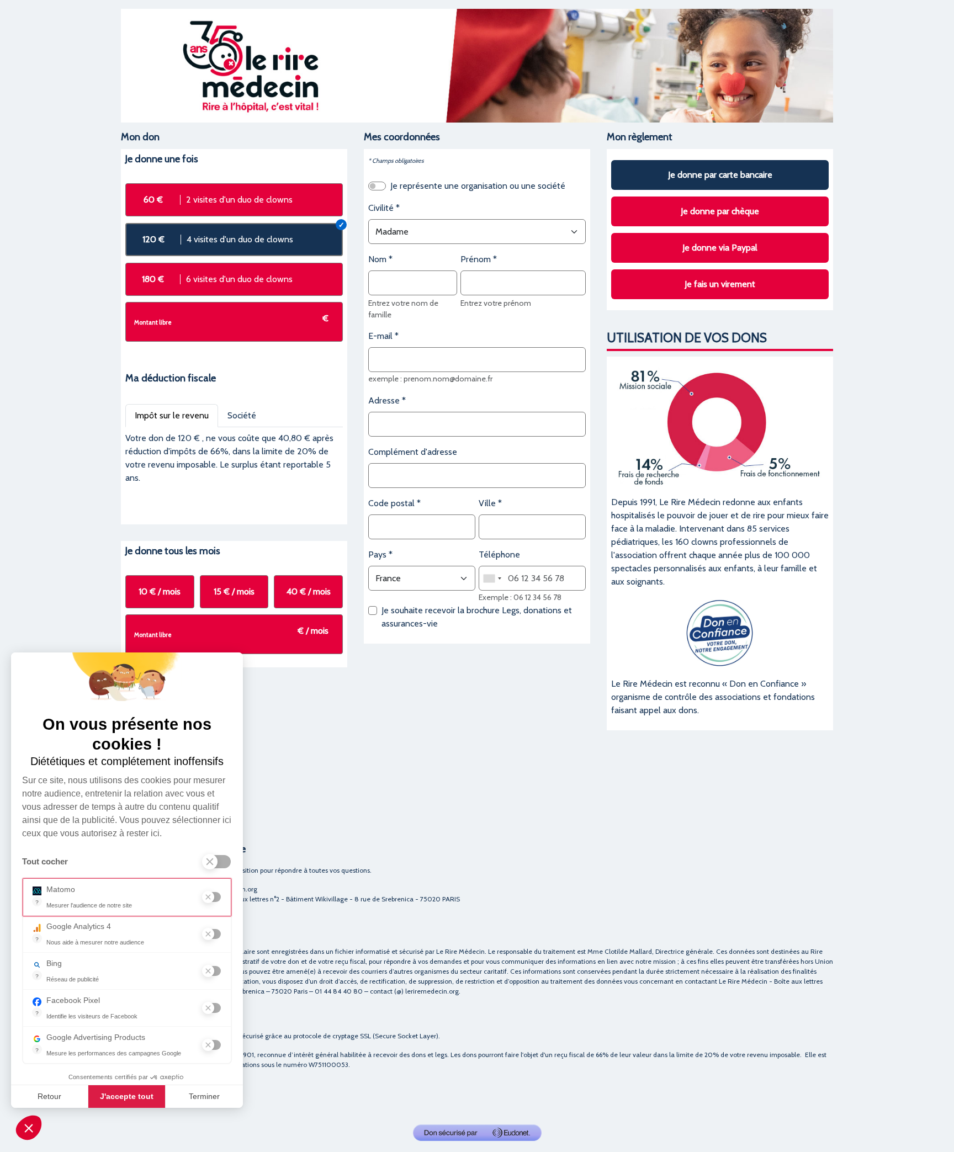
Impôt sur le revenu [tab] (172, 415)
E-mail (380, 336)
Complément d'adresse (412, 452)
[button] (28, 1127)
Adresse (384, 400)
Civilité (381, 208)
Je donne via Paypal (719, 247)
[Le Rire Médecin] (477, 65)
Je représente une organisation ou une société (477, 186)
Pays (377, 554)
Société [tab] (241, 415)
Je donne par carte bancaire (720, 174)
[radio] (234, 200)
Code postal (391, 503)
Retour (49, 1096)
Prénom (475, 259)
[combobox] (492, 578)
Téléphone (499, 554)
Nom (377, 259)
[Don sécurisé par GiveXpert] (477, 1132)
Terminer (204, 1096)
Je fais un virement (720, 284)
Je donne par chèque (720, 211)
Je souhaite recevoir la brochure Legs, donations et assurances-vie (476, 617)
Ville (487, 503)
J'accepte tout (126, 1096)
